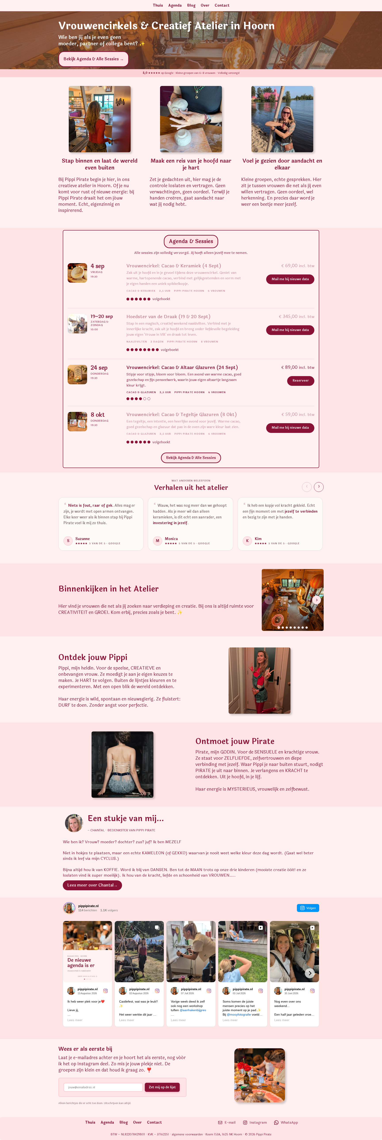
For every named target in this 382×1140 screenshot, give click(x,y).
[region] (191, 526)
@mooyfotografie (239, 1014)
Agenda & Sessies (191, 241)
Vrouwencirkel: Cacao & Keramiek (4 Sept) (173, 266)
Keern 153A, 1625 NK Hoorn (224, 1134)
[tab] (278, 627)
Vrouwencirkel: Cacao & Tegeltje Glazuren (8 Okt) (181, 414)
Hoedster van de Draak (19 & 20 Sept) (168, 316)
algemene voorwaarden (187, 1134)
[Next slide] (316, 600)
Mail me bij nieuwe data (290, 279)
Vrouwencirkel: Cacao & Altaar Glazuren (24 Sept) (182, 367)
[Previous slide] (268, 600)
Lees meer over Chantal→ (92, 885)
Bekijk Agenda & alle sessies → (93, 59)
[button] (369, 1127)
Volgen (311, 908)
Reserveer (301, 380)
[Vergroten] (77, 820)
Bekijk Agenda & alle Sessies (191, 458)
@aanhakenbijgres (193, 1010)
